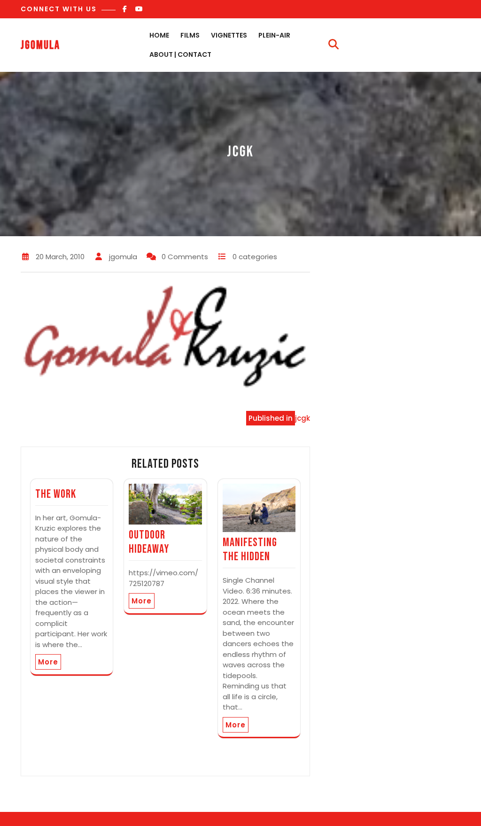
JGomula (40, 45)
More (48, 662)
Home (159, 35)
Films (190, 35)
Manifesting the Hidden (250, 549)
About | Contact (180, 54)
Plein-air (274, 35)
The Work (55, 494)
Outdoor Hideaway (149, 542)
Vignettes (229, 35)
